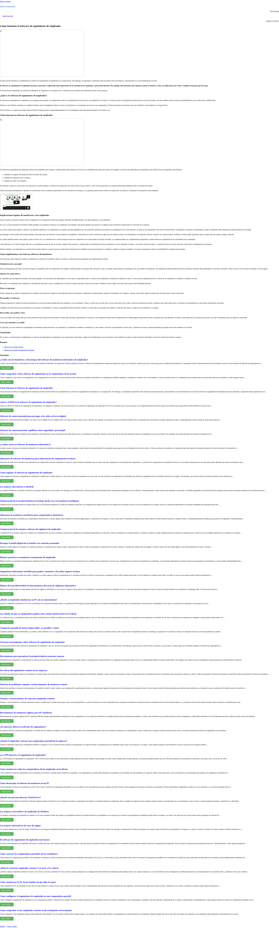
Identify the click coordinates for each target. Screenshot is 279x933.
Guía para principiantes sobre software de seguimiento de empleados (32, 642)
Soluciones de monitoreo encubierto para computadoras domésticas (31, 515)
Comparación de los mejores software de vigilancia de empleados (30, 529)
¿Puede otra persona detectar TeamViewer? (20, 797)
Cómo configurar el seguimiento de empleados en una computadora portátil (35, 896)
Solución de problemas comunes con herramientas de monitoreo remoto (33, 684)
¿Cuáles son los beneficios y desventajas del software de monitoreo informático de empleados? (44, 359)
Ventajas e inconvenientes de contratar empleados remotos (27, 698)
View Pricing (274, 11)
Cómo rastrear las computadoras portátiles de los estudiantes (29, 854)
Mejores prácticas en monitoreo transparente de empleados (28, 557)
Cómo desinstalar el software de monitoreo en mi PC (24, 783)
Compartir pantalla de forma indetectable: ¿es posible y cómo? (29, 628)
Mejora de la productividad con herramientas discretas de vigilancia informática (38, 585)
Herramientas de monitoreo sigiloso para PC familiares (26, 712)
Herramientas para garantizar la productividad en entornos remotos (32, 656)
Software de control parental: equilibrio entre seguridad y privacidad (32, 430)
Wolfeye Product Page (7, 6)
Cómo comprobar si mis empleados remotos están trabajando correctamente (36, 910)
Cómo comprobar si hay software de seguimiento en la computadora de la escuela (38, 374)
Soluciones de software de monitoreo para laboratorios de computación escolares (38, 458)
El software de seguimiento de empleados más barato (25, 839)
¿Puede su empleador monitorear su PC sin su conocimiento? (28, 600)
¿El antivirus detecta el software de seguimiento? (23, 727)
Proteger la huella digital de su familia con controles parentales (29, 543)
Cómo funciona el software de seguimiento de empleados (26, 388)
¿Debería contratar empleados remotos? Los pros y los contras (29, 868)
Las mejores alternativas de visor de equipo (20, 825)
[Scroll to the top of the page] (1, 931)
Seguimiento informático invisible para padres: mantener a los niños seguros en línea (40, 571)
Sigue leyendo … (6, 368)
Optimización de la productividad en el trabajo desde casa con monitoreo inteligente (39, 501)
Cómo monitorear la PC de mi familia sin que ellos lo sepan (28, 882)
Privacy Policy (12, 926)
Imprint (2, 926)
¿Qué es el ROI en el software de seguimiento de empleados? (28, 402)
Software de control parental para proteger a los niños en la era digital (33, 416)
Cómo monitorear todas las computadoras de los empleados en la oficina (34, 769)
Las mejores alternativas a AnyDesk (17, 486)
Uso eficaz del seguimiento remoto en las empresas (23, 670)
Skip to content (5, 1)
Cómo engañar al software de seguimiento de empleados (26, 472)
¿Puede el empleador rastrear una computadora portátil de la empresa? (33, 741)
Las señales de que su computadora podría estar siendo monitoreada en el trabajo (38, 614)
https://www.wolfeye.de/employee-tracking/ (19, 350)
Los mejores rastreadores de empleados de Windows (24, 811)
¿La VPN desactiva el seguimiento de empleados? (23, 755)
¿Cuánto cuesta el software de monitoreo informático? (25, 444)
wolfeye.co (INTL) (272, 21)
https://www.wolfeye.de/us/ (13, 347)
